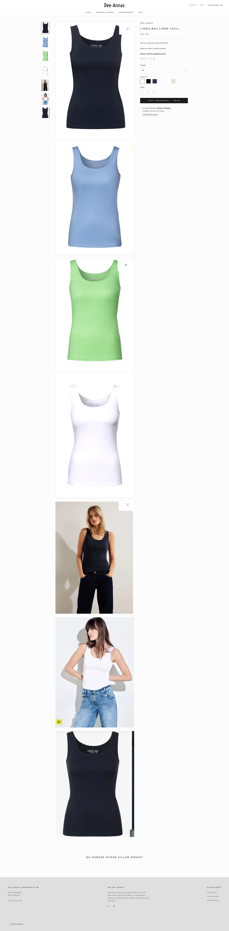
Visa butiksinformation (150, 114)
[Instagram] (114, 905)
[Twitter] (150, 58)
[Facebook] (147, 58)
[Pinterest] (154, 58)
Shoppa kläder (105, 12)
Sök (202, 5)
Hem (88, 12)
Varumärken (126, 12)
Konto (193, 5)
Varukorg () (215, 5)
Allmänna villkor (213, 896)
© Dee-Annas (16, 924)
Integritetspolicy (213, 900)
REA (141, 12)
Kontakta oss (212, 892)
